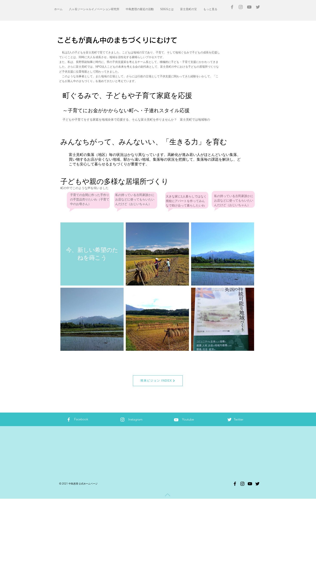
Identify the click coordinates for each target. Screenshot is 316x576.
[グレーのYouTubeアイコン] (249, 7)
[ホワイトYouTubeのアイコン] (176, 419)
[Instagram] (242, 483)
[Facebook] (235, 483)
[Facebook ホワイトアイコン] (68, 419)
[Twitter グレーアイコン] (258, 7)
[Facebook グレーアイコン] (232, 7)
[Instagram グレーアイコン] (240, 7)
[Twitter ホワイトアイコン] (229, 419)
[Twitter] (257, 483)
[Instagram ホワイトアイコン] (122, 419)
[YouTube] (250, 483)
